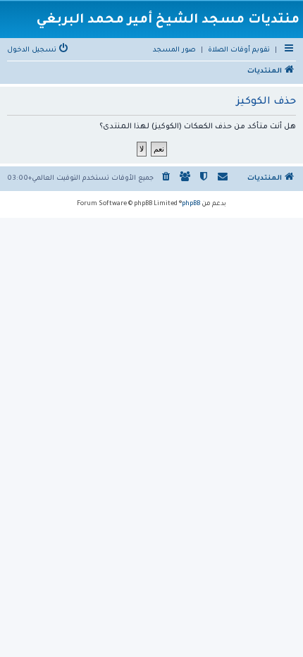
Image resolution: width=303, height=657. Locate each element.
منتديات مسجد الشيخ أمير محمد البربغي (168, 20)
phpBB (191, 204)
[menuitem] (239, 50)
